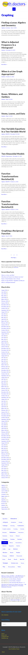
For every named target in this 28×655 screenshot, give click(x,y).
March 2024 (4, 343)
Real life (22, 559)
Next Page (14, 257)
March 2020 (4, 430)
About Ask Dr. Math (15, 600)
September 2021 (5, 397)
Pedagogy (5, 555)
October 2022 (4, 373)
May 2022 (3, 383)
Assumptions (13, 522)
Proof (9, 559)
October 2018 (4, 461)
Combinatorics (20, 525)
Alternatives (13, 518)
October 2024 (4, 330)
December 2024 (5, 326)
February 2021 (4, 410)
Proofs (15, 559)
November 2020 (5, 415)
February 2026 (4, 301)
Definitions (12, 532)
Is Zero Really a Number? (15, 579)
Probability (3, 501)
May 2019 (3, 448)
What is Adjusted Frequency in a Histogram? (10, 45)
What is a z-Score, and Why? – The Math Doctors (12, 575)
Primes (3, 559)
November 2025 (5, 306)
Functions (19, 539)
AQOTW (3, 487)
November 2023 (5, 350)
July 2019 (3, 444)
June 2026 (3, 293)
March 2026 (4, 299)
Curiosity (22, 529)
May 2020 (3, 426)
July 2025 (3, 313)
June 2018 (3, 468)
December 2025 (5, 304)
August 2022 (4, 377)
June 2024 (3, 337)
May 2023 (3, 361)
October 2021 (4, 395)
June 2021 (3, 403)
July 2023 (3, 357)
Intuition (18, 545)
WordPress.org (4, 638)
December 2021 (5, 392)
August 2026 (4, 290)
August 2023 (4, 355)
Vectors (22, 563)
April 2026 (3, 297)
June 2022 (3, 381)
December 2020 (5, 413)
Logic (2, 498)
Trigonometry (9, 156)
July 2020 (3, 423)
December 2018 (5, 457)
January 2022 (4, 390)
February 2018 (4, 475)
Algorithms (4, 518)
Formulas (5, 539)
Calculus (3, 492)
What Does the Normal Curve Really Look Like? (12, 277)
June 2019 (3, 446)
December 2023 (5, 348)
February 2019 (4, 453)
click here (16, 267)
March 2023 (4, 364)
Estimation (5, 535)
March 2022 (4, 386)
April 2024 (3, 341)
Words (19, 566)
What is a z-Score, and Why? (7, 275)
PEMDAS (12, 555)
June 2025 (3, 315)
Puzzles (3, 503)
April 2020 (3, 428)
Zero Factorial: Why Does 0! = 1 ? (17, 582)
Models (11, 552)
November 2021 (5, 393)
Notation (18, 552)
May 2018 (3, 470)
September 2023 (5, 353)
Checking (12, 525)
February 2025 (4, 323)
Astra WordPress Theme (14, 649)
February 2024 (4, 344)
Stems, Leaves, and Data (13, 113)
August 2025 (4, 312)
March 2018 (4, 473)
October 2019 (4, 439)
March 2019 (4, 452)
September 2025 (5, 310)
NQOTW (8, 134)
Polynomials (19, 555)
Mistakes (5, 552)
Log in (2, 633)
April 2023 (3, 363)
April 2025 (3, 319)
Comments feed (4, 636)
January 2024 (4, 346)
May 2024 (3, 339)
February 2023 (4, 366)
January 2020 (4, 434)
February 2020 (4, 432)
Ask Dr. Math (4, 490)
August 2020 (4, 421)
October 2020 (4, 417)
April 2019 (3, 450)
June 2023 (3, 359)
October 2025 (4, 308)
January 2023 (4, 368)
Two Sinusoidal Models (12, 153)
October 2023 (4, 352)
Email (3, 652)
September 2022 (5, 375)
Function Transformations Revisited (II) (9, 176)
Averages (20, 522)
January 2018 (4, 477)
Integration (11, 545)
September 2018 (5, 463)
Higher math (4, 496)
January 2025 (4, 324)
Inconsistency (19, 542)
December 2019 (5, 435)
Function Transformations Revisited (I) (9, 204)
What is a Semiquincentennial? (8, 282)
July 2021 (3, 401)
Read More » (4, 64)
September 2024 (5, 332)
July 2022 (3, 379)
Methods (15, 549)
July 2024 (3, 335)
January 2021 (4, 412)
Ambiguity (5, 522)
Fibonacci (18, 535)
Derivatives (21, 532)
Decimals (4, 532)
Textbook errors (14, 563)
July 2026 (3, 292)
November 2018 (5, 459)
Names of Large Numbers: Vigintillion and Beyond (12, 280)
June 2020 (3, 424)
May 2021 (3, 404)
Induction (4, 545)
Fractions (12, 539)
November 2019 (5, 437)
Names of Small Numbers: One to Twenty (10, 278)
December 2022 (5, 370)
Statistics (3, 50)
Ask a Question (4, 614)
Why (4, 566)
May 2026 (3, 295)
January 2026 (4, 303)
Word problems (11, 566)
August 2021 (4, 399)
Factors (11, 535)
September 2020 (5, 419)
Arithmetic (3, 489)
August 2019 (4, 443)
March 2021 (4, 408)
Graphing (5, 542)
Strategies (5, 563)
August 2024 (4, 333)
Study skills (4, 507)
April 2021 (3, 406)
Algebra (3, 27)
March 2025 (4, 321)
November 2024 (5, 328)
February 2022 (4, 388)
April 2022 (3, 384)
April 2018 (3, 472)
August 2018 (4, 464)
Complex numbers (6, 529)
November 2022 (5, 372)
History (11, 542)
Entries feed (4, 635)
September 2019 (5, 441)
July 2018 (3, 466)
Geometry (8, 27)
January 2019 (4, 455)
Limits (4, 549)
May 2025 (3, 317)
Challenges (5, 525)
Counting (15, 529)
